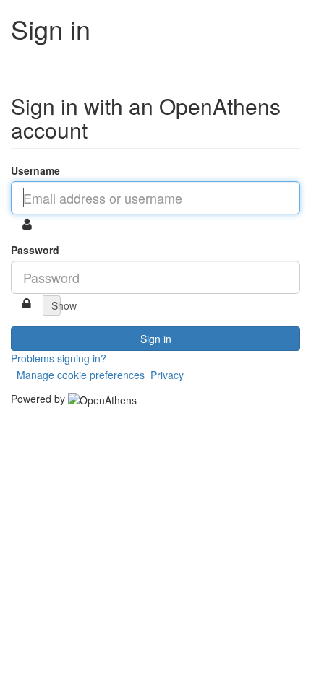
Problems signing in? (58, 358)
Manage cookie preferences (81, 375)
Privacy (167, 375)
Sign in (155, 338)
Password (35, 250)
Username (35, 170)
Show (56, 305)
